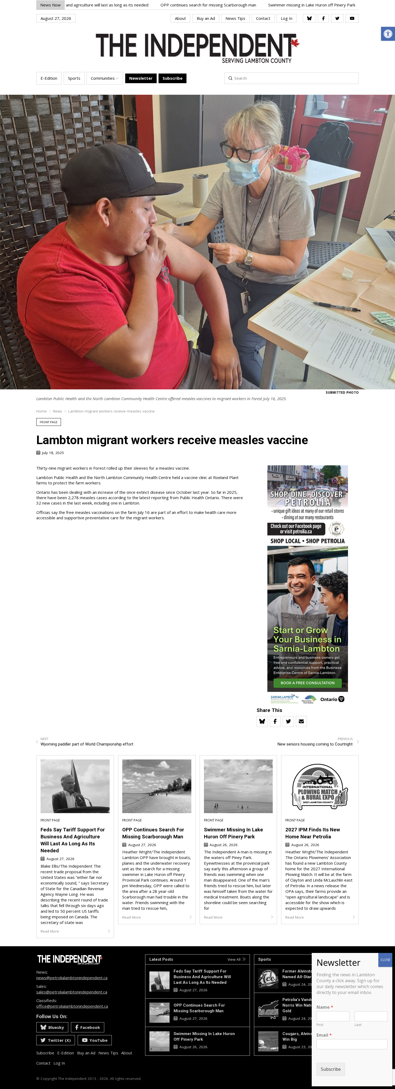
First (320, 1024)
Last (358, 1024)
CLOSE (385, 960)
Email (324, 1035)
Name (325, 1007)
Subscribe (331, 1069)
